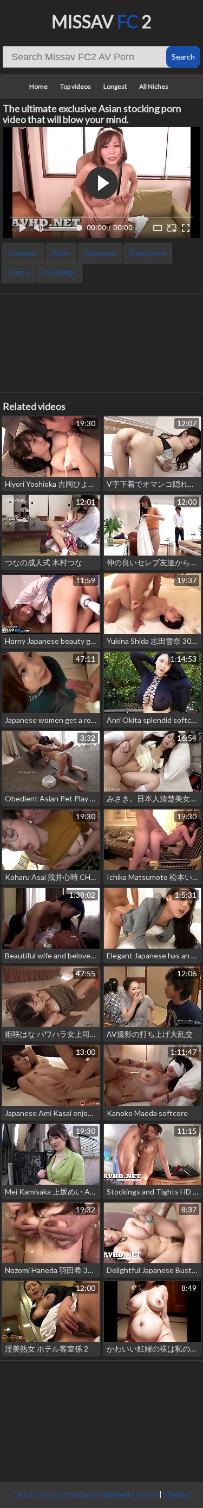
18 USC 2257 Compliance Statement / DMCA (86, 1494)
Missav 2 (101, 21)
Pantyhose (147, 252)
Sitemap (176, 1494)
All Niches (153, 86)
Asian (60, 252)
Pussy (18, 272)
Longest (115, 86)
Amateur (23, 252)
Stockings (59, 272)
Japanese (100, 252)
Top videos (75, 86)
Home (38, 86)
